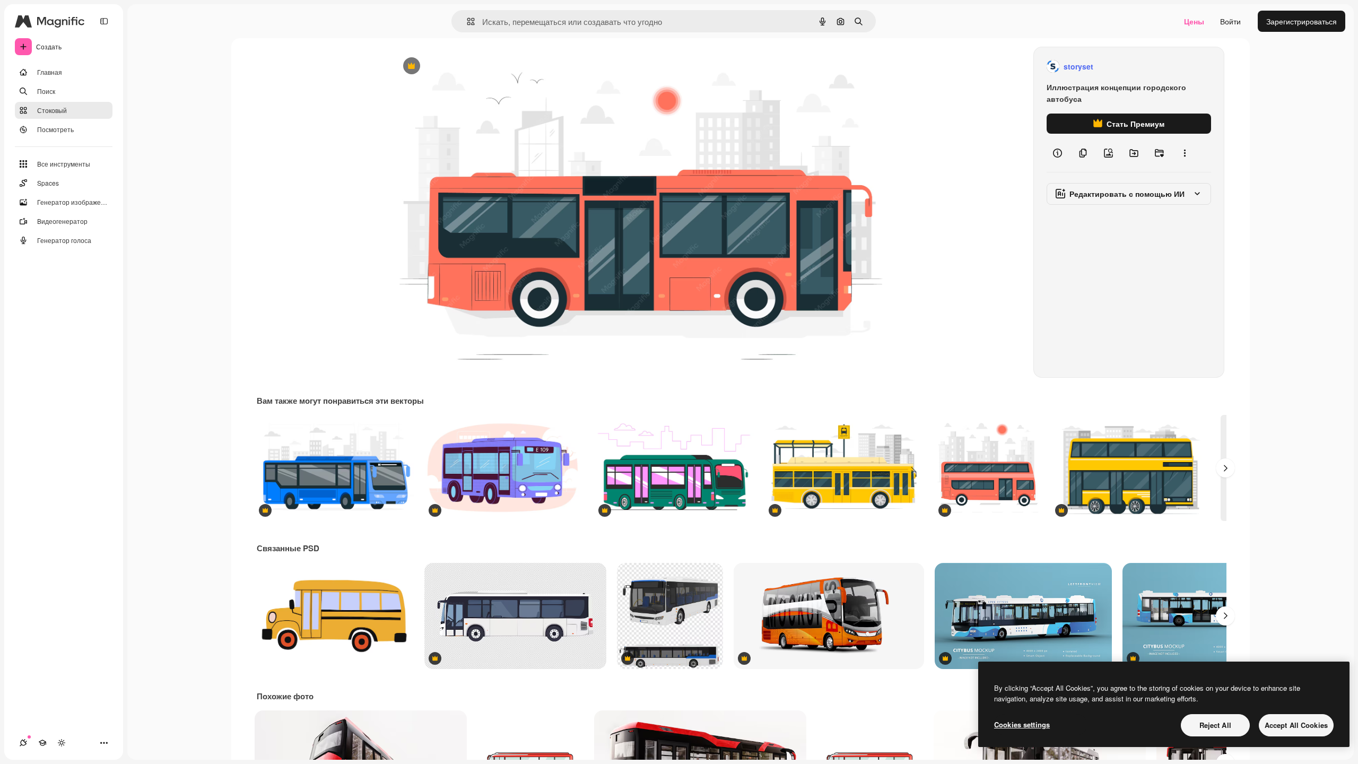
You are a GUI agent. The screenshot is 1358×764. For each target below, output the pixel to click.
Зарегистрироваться (1301, 21)
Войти (1230, 21)
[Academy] (42, 742)
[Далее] (1225, 468)
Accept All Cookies (1296, 725)
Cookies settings (1022, 724)
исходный (464, 66)
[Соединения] (23, 742)
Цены (1194, 21)
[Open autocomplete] (466, 21)
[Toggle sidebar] (103, 21)
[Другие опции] (1184, 152)
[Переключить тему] (61, 742)
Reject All (1215, 725)
